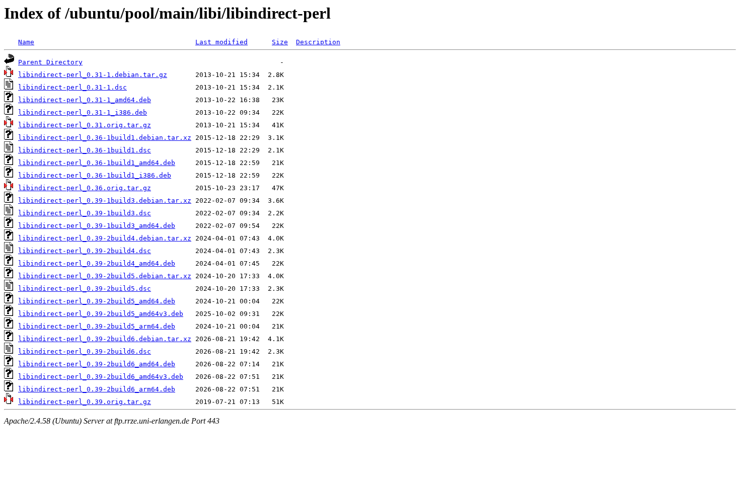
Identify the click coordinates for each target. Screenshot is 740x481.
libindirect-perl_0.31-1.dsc (72, 87)
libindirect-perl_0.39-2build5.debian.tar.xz (104, 276)
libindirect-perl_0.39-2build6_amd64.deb (96, 364)
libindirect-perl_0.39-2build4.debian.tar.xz (104, 238)
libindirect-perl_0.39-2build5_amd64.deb (96, 301)
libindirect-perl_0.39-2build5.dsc (84, 288)
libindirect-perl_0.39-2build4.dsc (84, 251)
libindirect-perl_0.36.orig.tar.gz (84, 188)
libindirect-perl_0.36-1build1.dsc (84, 150)
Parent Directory (50, 62)
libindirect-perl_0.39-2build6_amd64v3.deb (100, 376)
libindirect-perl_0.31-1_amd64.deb (84, 100)
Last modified (221, 42)
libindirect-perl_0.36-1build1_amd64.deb (96, 163)
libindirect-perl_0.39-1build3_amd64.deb (96, 225)
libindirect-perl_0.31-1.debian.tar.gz (92, 74)
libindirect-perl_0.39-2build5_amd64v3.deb (100, 313)
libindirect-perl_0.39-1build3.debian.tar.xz (104, 200)
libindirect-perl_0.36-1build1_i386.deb (94, 175)
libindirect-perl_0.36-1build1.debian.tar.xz (104, 137)
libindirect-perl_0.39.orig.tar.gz (84, 402)
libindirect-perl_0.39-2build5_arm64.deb (96, 326)
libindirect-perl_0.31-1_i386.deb (82, 112)
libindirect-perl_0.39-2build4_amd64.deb (96, 263)
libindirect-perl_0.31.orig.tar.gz (84, 125)
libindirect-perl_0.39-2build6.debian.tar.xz (104, 339)
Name (26, 42)
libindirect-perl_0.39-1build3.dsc (84, 213)
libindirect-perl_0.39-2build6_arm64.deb (96, 389)
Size (280, 42)
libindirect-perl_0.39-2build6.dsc (84, 351)
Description (318, 42)
